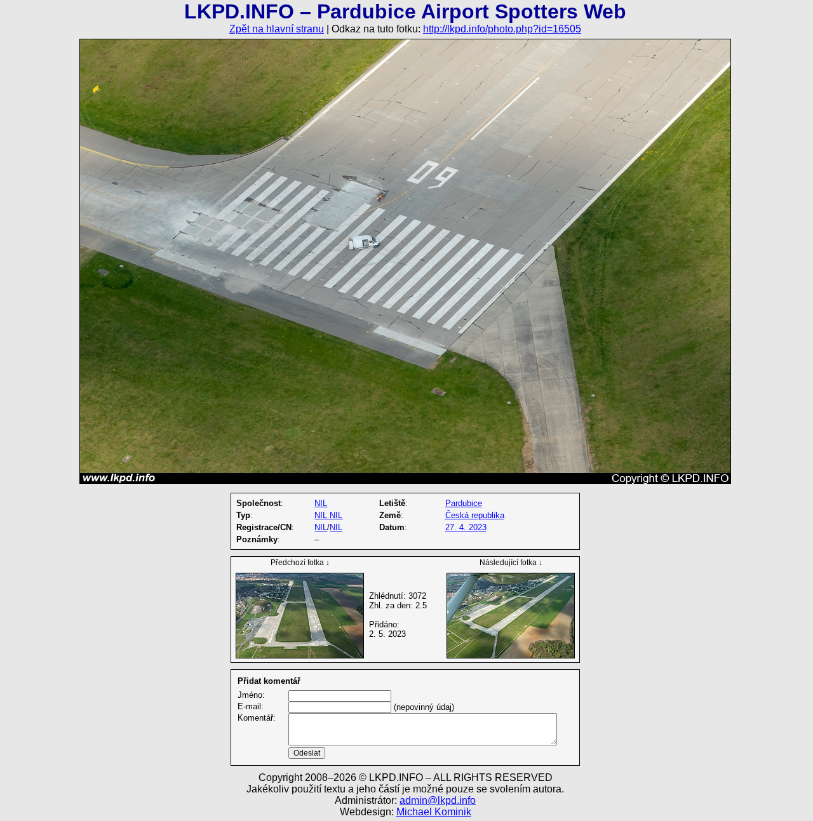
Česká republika (474, 515)
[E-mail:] (339, 707)
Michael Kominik (433, 811)
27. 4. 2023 (466, 527)
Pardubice (463, 503)
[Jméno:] (339, 695)
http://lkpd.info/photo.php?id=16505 (502, 28)
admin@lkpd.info (438, 800)
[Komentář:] (422, 742)
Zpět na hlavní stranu (276, 28)
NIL (320, 503)
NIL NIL (328, 515)
